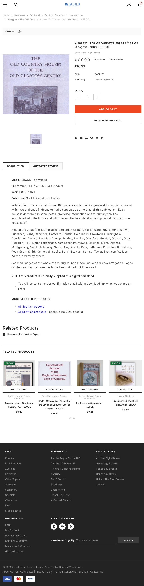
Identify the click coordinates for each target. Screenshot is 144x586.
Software (10, 484)
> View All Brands (61, 500)
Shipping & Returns (16, 540)
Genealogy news (106, 473)
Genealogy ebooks (106, 463)
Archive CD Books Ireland (65, 468)
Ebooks (9, 458)
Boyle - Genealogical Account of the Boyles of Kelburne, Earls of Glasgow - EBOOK (54, 405)
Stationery (11, 489)
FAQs (8, 525)
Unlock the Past (60, 494)
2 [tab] (74, 418)
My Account (12, 530)
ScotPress (56, 484)
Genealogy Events (106, 468)
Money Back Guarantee (18, 546)
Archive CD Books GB (63, 463)
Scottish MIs (58, 489)
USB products (13, 463)
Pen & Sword (58, 479)
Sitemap (101, 484)
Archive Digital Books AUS (66, 458)
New (8, 505)
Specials (10, 494)
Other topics (12, 479)
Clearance (11, 500)
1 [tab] (70, 418)
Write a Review (116, 59)
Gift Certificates (14, 551)
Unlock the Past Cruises (110, 479)
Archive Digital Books (108, 458)
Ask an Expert (32, 334)
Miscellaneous (13, 510)
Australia (10, 468)
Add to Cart (19, 389)
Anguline (56, 473)
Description (15, 166)
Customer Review (45, 166)
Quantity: (79, 90)
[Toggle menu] (5, 4)
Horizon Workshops (70, 567)
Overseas (10, 473)
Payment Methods (15, 535)
